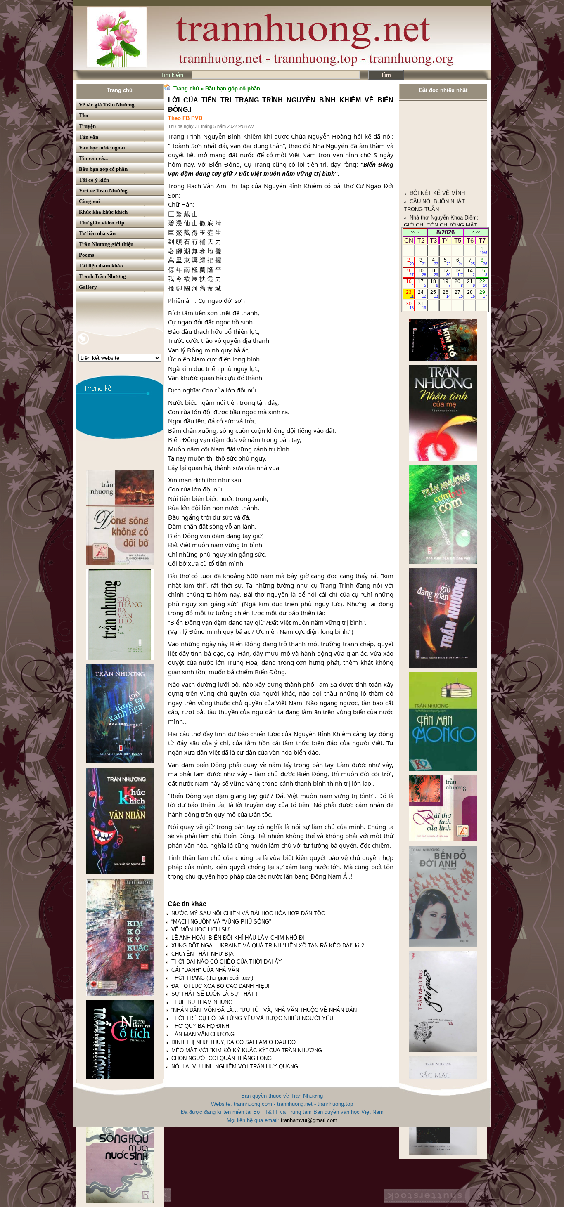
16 (410, 283)
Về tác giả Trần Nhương (107, 105)
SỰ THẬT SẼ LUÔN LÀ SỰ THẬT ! (214, 994)
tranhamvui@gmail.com (309, 1120)
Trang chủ (120, 90)
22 (483, 283)
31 (422, 305)
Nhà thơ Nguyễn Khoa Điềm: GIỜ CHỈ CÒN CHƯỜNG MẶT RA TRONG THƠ (441, 176)
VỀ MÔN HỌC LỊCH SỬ (200, 929)
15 (483, 272)
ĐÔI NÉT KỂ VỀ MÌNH (437, 144)
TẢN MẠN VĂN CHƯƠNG (203, 1034)
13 (458, 272)
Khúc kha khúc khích (103, 212)
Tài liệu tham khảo (101, 265)
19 (446, 283)
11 (434, 272)
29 (483, 293)
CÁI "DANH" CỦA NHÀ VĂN (205, 970)
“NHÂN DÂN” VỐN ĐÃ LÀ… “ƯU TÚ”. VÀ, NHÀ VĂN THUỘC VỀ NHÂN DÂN (264, 1010)
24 (422, 293)
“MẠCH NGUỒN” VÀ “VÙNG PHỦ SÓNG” (221, 922)
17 (422, 283)
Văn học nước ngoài (102, 147)
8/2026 (445, 232)
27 (458, 293)
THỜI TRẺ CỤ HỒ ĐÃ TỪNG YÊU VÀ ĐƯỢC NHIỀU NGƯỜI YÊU (252, 1018)
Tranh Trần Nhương (102, 276)
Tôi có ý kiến (94, 180)
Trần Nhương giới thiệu (106, 244)
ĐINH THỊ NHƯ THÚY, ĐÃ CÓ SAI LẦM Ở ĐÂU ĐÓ (233, 1042)
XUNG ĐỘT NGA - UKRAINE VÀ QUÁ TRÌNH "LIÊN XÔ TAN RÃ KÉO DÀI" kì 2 (267, 945)
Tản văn (88, 137)
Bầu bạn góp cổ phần (103, 169)
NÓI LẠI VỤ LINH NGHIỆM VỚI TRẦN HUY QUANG (234, 1066)
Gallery (88, 287)
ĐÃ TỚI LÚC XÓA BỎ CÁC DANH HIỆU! (220, 986)
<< (413, 232)
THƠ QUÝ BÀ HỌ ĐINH (200, 1026)
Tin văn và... (93, 158)
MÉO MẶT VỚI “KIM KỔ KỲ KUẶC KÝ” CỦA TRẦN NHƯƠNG (246, 1050)
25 (434, 293)
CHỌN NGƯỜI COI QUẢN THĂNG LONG (221, 1058)
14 (471, 272)
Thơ (83, 115)
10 (422, 272)
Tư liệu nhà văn (97, 233)
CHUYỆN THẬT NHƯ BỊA (202, 954)
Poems (86, 255)
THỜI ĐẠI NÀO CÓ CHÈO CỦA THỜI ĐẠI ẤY (226, 962)
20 (458, 283)
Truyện (87, 126)
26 (446, 293)
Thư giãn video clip (101, 223)
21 (471, 283)
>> (478, 232)
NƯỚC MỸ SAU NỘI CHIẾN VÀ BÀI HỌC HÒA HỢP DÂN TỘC (248, 913)
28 (471, 293)
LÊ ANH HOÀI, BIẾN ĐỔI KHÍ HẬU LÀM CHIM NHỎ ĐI (237, 938)
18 (434, 283)
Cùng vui (89, 201)
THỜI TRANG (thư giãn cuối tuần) (212, 978)
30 (410, 305)
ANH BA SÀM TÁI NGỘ (438, 208)
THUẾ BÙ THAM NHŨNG (201, 1002)
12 (446, 272)
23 (410, 293)
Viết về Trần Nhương (103, 190)
